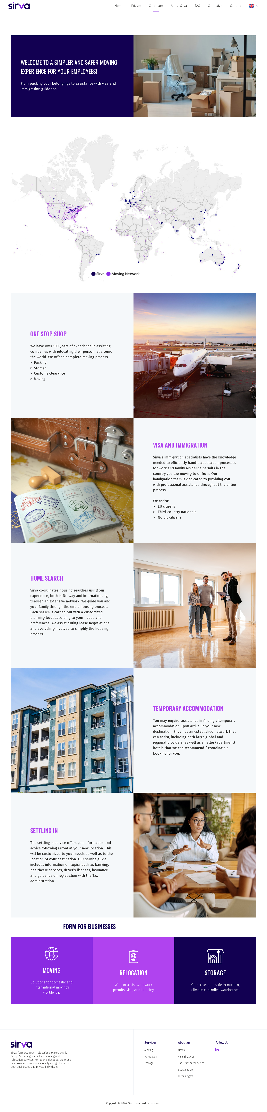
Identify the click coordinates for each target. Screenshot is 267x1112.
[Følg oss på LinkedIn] (217, 1050)
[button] (254, 6)
